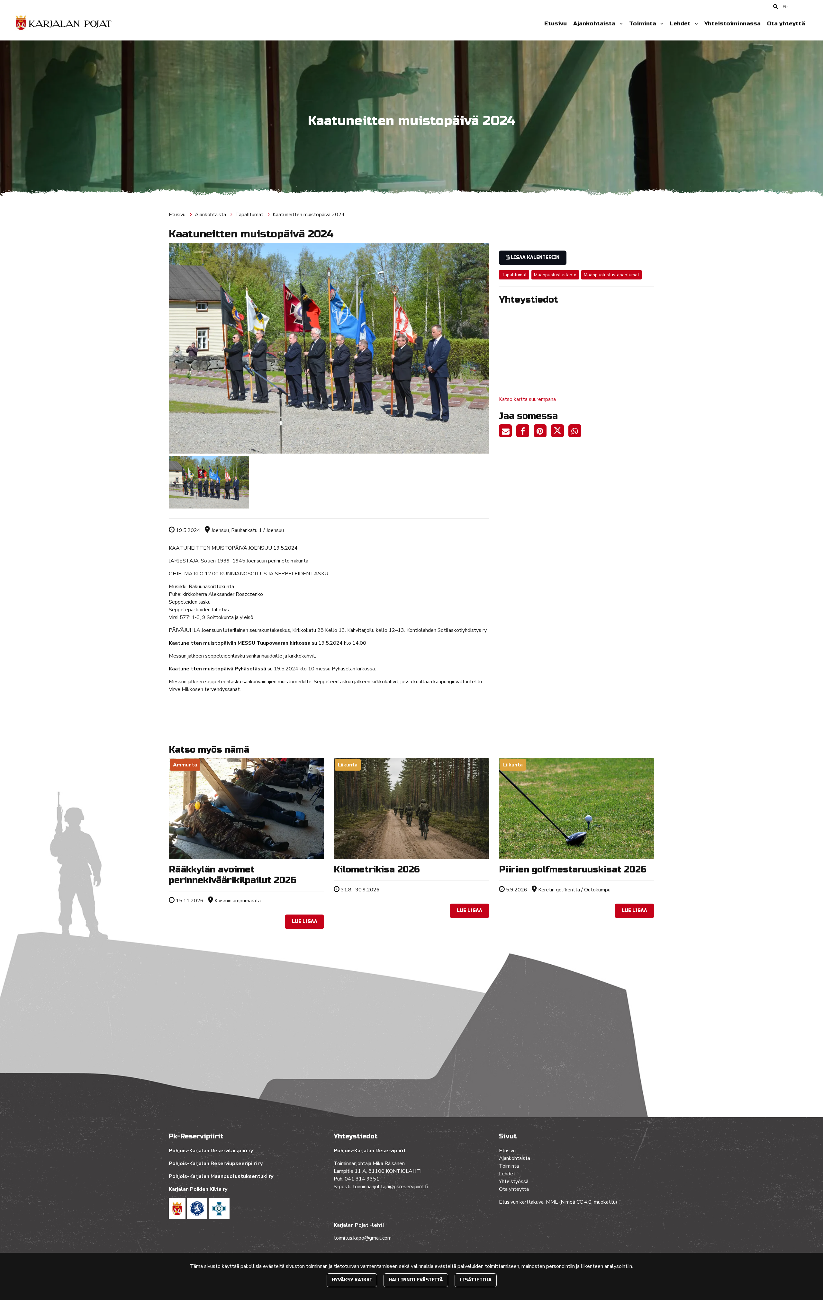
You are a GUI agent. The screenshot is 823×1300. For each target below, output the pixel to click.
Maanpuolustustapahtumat (611, 275)
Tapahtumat (250, 214)
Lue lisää (304, 921)
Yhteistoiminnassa (732, 23)
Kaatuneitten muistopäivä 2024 (309, 214)
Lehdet (681, 23)
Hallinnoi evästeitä (416, 1280)
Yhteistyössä (514, 1181)
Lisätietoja (476, 1280)
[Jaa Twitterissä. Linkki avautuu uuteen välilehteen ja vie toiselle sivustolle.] (559, 432)
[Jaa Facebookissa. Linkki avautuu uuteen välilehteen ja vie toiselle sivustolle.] (525, 432)
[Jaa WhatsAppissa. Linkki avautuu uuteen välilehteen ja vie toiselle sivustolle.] (576, 432)
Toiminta (643, 23)
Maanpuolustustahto (555, 275)
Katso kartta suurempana (527, 399)
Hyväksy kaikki (352, 1280)
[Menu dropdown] (620, 24)
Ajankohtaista (595, 23)
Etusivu (555, 23)
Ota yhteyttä (786, 23)
